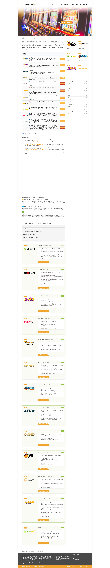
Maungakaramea (77, 104)
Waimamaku (77, 111)
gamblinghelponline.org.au (65, 558)
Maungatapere (77, 101)
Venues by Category (74, 4)
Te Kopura (77, 97)
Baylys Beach (77, 88)
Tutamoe (77, 92)
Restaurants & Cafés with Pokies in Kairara (34, 144)
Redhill (77, 95)
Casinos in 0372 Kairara (30, 139)
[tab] (43, 226)
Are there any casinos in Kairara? (30, 234)
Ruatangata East (77, 115)
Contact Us (85, 566)
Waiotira (77, 108)
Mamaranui (77, 81)
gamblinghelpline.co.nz (66, 560)
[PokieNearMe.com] (29, 4)
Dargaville (77, 86)
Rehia (77, 102)
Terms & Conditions (78, 566)
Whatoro (77, 83)
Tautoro (77, 106)
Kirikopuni (77, 90)
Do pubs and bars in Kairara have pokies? (32, 231)
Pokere (77, 109)
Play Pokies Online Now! (43, 261)
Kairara (49, 245)
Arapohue (77, 93)
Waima (77, 113)
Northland (37, 551)
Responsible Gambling (70, 566)
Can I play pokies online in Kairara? (30, 237)
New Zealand (32, 551)
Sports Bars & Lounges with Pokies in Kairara (34, 149)
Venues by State (83, 4)
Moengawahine (77, 99)
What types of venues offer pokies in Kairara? (33, 240)
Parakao (77, 85)
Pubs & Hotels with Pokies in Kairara (32, 141)
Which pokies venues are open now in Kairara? (33, 228)
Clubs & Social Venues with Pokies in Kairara (34, 147)
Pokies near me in (25, 551)
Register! (62, 58)
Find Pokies (66, 4)
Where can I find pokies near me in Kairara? (32, 226)
